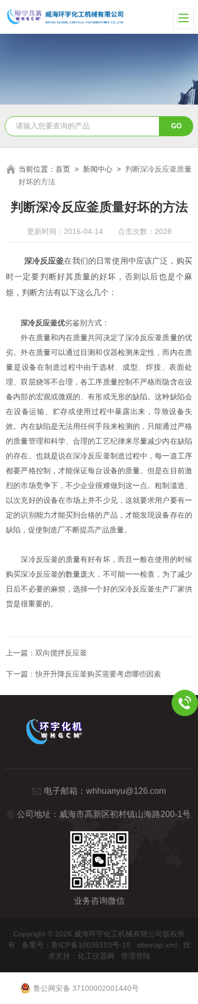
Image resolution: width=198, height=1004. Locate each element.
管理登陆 (135, 956)
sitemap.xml (157, 945)
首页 (62, 169)
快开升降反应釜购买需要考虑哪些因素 (98, 674)
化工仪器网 (96, 956)
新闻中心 (97, 169)
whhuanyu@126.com (126, 790)
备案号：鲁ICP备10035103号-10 (76, 945)
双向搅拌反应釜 (61, 653)
